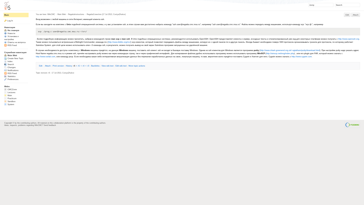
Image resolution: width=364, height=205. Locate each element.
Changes (11, 67)
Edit (347, 15)
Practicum (11, 98)
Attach (355, 15)
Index (10, 61)
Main (6, 15)
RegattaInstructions (76, 14)
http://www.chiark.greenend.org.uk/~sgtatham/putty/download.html (290, 50)
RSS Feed (12, 45)
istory (69, 66)
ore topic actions (137, 66)
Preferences (12, 79)
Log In (10, 21)
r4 (83, 66)
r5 (79, 66)
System (10, 104)
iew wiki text (107, 66)
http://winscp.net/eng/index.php (280, 53)
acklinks (95, 66)
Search (10, 64)
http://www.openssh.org (348, 39)
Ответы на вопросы (16, 42)
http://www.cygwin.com (301, 56)
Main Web (61, 14)
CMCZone (12, 89)
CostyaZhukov (119, 14)
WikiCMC (51, 14)
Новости (11, 33)
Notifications (12, 70)
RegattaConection (94, 14)
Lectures (11, 92)
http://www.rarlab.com (45, 56)
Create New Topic (15, 58)
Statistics (11, 76)
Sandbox (11, 101)
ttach (48, 66)
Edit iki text (121, 66)
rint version (58, 66)
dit (41, 66)
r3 (88, 66)
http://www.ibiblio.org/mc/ (119, 42)
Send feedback (50, 125)
